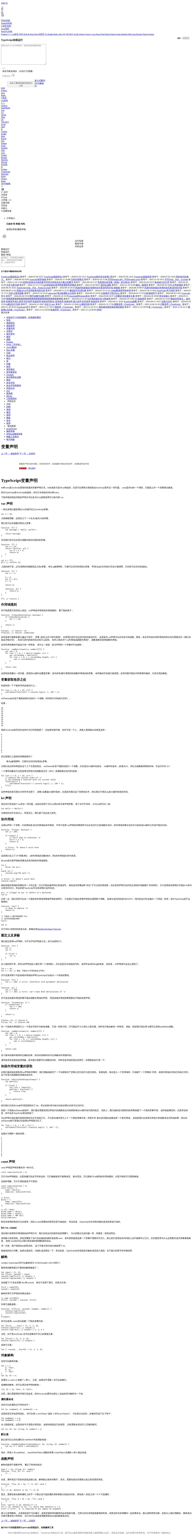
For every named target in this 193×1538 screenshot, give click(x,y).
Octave (4, 179)
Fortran (151, 34)
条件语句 (10, 334)
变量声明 (10, 328)
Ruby (56, 34)
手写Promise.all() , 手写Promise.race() (124, 279)
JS (36, 86)
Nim (130, 34)
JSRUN (4, 3)
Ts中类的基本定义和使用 (98, 299)
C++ (9, 34)
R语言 (42, 34)
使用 (8, 423)
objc (61, 34)
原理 (8, 415)
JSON (3, 115)
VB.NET (70, 34)
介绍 (8, 404)
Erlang (113, 34)
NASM (4, 165)
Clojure (4, 131)
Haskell (124, 34)
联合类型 (10, 355)
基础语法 (10, 323)
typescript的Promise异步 (79, 296)
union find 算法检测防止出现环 (62, 293)
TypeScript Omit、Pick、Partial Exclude (34, 288)
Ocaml (4, 155)
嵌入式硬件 (40, 80)
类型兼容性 (11, 372)
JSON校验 (5, 184)
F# (64, 34)
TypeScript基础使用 (143, 277)
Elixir (3, 176)
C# (46, 34)
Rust (32, 34)
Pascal (98, 34)
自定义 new (50, 304)
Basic (3, 181)
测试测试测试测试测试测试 (111, 307)
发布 (8, 420)
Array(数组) (11, 347)
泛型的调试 (178, 285)
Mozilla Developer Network (49, 929)
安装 (8, 320)
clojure (82, 34)
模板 (8, 418)
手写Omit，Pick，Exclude (176, 279)
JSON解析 (39, 83)
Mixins (9, 396)
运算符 (9, 331)
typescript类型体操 (38, 279)
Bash (107, 34)
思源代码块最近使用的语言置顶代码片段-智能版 (97, 288)
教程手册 (79, 244)
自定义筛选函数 (16, 293)
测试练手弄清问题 (77, 290)
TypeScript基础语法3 (53, 277)
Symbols (10, 375)
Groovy (88, 34)
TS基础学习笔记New (110, 293)
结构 (8, 407)
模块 (8, 380)
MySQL (4, 160)
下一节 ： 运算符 (27, 454)
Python (4, 34)
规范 (8, 412)
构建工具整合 (12, 437)
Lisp (134, 34)
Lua (94, 34)
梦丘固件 (32, 468)
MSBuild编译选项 (14, 434)
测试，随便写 (141, 285)
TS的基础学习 (150, 293)
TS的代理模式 (77, 279)
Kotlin (51, 34)
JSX (8, 391)
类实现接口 (164, 296)
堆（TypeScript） (156, 307)
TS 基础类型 (140, 299)
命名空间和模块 (13, 385)
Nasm (145, 34)
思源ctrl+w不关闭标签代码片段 (31, 290)
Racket (139, 34)
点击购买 (22, 468)
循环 (8, 337)
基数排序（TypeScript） (125, 304)
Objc (3, 117)
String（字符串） (14, 344)
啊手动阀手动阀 (37, 296)
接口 (8, 358)
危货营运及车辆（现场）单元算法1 (114, 282)
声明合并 (10, 388)
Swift (76, 34)
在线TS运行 (166, 301)
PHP (21, 34)
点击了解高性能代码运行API (21, 84)
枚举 (8, 367)
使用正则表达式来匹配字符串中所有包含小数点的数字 (48, 282)
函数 (8, 339)
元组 (8, 353)
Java (3, 93)
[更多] (99, 310)
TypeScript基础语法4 (10, 277)
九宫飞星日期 (12, 285)
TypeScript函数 (130, 301)
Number (9, 342)
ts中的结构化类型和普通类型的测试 (59, 285)
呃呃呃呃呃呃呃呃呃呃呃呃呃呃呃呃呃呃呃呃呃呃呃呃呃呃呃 (34, 299)
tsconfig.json (11, 429)
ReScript (4, 174)
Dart (36, 34)
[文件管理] (96, 12)
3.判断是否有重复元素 (124, 296)
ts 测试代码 (84, 304)
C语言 (4, 98)
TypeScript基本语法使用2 (98, 277)
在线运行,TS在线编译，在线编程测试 (23, 317)
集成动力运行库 (162, 282)
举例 (8, 409)
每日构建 (10, 439)
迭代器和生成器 (13, 377)
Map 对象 (10, 350)
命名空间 (10, 383)
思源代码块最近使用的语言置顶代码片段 (163, 288)
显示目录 (5, 312)
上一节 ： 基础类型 (10, 454)
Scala (118, 34)
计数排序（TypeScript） (171, 304)
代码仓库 (79, 246)
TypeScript (5, 172)
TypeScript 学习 (23, 307)
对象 (8, 364)
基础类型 (10, 326)
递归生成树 (106, 285)
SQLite (27, 34)
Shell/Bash (5, 108)
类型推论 (10, 369)
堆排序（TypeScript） (64, 307)
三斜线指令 (11, 398)
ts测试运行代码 (13, 304)
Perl (103, 34)
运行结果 (79, 241)
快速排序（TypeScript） (61, 310)
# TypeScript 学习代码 (165, 290)
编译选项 (10, 431)
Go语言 (15, 34)
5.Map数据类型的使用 (121, 290)
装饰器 (9, 393)
